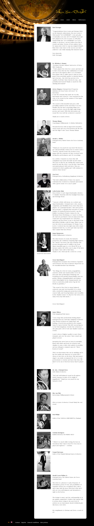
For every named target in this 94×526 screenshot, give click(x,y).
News (74, 20)
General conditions (33, 522)
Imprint (23, 522)
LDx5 (62, 20)
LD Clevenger (53, 20)
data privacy (44, 522)
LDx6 (68, 20)
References (82, 20)
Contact (17, 522)
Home (37, 20)
